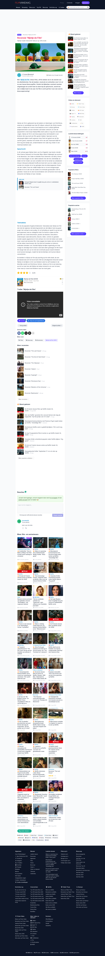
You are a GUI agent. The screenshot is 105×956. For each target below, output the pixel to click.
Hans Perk (36, 280)
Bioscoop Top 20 (80, 866)
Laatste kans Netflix (50, 894)
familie (30, 280)
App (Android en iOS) (22, 856)
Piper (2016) (74, 151)
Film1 (20, 840)
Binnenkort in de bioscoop (83, 870)
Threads (19, 867)
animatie (26, 280)
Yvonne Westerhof (28, 74)
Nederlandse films (35, 905)
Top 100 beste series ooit (36, 896)
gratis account (23, 500)
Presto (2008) (74, 147)
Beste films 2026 (50, 900)
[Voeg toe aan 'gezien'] (62, 280)
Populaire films (78, 159)
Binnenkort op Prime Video (22, 921)
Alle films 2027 (79, 874)
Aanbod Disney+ (80, 894)
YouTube (19, 865)
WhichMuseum (49, 919)
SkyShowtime (40, 840)
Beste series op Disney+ (82, 900)
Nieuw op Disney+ (80, 889)
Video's (32, 867)
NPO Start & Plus (36, 922)
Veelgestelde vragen (20, 878)
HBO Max (35, 837)
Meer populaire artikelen (25, 458)
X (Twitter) (19, 862)
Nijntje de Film (25, 80)
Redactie (17, 869)
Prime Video (48, 835)
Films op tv (64, 851)
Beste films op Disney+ (82, 896)
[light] (66, 7)
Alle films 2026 (79, 872)
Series (32, 862)
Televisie (32, 871)
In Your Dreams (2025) (76, 140)
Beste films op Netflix (51, 898)
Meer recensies (23, 399)
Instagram (19, 860)
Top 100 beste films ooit (36, 889)
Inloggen (77, 2)
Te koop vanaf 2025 (20, 892)
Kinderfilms (33, 902)
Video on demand (35, 869)
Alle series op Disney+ (81, 907)
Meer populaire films (77, 198)
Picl (34, 840)
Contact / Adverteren (20, 880)
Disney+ (41, 835)
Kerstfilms (32, 911)
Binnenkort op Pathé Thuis (67, 892)
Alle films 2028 (79, 876)
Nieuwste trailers (80, 868)
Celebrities (33, 873)
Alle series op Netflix (51, 909)
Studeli (47, 923)
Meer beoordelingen (75, 156)
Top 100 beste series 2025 (37, 898)
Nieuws (17, 871)
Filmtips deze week (66, 862)
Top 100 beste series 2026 (37, 900)
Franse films (33, 907)
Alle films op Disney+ (81, 905)
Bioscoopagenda (80, 854)
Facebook (19, 858)
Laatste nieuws (34, 854)
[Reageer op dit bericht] (26, 528)
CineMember (27, 840)
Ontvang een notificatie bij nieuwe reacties (30, 515)
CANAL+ (56, 835)
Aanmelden (85, 2)
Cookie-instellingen (22, 882)
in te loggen (53, 498)
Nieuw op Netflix (50, 889)
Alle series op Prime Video (22, 938)
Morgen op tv (64, 858)
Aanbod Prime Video (20, 923)
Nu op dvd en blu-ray (20, 889)
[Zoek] (88, 7)
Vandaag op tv (64, 856)
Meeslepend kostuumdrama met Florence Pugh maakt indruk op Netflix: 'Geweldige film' (51, 863)
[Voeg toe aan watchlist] (62, 282)
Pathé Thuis (33, 835)
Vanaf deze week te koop (22, 898)
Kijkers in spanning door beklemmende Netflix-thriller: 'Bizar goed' (52, 855)
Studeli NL (48, 925)
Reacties (23, 320)
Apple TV (28, 837)
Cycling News (49, 921)
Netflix (26, 835)
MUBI (47, 840)
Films (21, 340)
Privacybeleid (18, 873)
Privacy (62, 2)
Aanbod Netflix (49, 896)
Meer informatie (28, 282)
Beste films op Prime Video (22, 925)
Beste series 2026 (50, 905)
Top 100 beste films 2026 (36, 894)
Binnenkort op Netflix (51, 892)
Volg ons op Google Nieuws (36, 320)
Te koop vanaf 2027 (20, 896)
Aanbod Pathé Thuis (66, 894)
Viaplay (42, 837)
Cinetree (56, 837)
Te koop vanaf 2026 (20, 894)
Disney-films (33, 909)
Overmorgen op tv (65, 860)
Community (69, 2)
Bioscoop (30, 340)
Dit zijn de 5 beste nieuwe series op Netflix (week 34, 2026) (52, 870)
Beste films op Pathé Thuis (67, 896)
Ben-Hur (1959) (75, 144)
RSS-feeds (18, 875)
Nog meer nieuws (24, 831)
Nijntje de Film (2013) (31, 279)
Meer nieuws (77, 92)
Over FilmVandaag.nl (20, 854)
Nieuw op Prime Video (21, 919)
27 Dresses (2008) (75, 137)
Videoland (48, 837)
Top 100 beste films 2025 (36, 892)
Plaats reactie (57, 515)
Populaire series (78, 162)
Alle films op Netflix (50, 907)
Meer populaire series (78, 233)
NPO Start (21, 837)
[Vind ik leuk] (23, 528)
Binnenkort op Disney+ (82, 892)
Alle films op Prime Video (21, 936)
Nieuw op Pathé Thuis (66, 889)
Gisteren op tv (64, 854)
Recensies (40, 340)
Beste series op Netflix (51, 902)
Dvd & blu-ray (19, 887)
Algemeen (33, 858)
